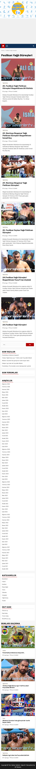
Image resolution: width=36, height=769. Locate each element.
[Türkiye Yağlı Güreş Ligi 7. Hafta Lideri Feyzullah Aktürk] (18, 670)
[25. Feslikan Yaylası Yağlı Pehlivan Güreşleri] (18, 214)
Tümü (3, 590)
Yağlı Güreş (5, 83)
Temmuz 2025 (6, 419)
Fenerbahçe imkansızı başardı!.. (10, 355)
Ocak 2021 (5, 566)
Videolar (4, 592)
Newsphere (29, 765)
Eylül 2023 (5, 479)
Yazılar (4, 600)
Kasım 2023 (5, 473)
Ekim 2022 (5, 509)
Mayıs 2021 (5, 555)
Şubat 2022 (5, 531)
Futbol (4, 581)
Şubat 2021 (5, 563)
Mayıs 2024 (5, 457)
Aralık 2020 (5, 569)
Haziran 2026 (5, 389)
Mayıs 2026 (5, 392)
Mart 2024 (5, 463)
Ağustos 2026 (6, 384)
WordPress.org (6, 618)
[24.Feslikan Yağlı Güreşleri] (18, 308)
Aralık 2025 (5, 406)
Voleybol (4, 595)
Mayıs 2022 (5, 522)
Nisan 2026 (5, 395)
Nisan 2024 (5, 460)
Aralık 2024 (5, 438)
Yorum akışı (5, 616)
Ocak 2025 (5, 435)
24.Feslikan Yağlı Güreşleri (15, 325)
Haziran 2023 (5, 487)
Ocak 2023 (5, 501)
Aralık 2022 (5, 503)
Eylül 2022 (5, 512)
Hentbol (4, 584)
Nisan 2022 (5, 525)
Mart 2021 (5, 561)
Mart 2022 (5, 528)
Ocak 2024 (5, 468)
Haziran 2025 (5, 422)
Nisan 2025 (5, 427)
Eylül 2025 (5, 414)
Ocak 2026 (5, 403)
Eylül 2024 (5, 446)
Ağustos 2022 (6, 514)
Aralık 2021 (5, 536)
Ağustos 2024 (6, 449)
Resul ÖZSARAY (13, 91)
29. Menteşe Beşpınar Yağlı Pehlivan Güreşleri (15, 184)
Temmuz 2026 (6, 386)
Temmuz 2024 (6, 452)
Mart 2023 (5, 495)
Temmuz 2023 (6, 484)
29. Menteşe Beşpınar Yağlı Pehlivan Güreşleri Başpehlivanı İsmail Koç (17, 135)
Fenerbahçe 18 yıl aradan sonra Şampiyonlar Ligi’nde (16, 366)
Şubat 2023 (5, 498)
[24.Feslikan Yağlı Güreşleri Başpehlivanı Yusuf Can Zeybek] (18, 261)
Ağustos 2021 (6, 547)
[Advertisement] (18, 31)
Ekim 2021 (5, 542)
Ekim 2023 (5, 476)
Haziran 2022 (5, 520)
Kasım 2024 (5, 441)
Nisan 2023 (5, 493)
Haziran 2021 (5, 552)
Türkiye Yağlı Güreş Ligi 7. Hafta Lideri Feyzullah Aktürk (17, 358)
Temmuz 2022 (6, 517)
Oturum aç (5, 610)
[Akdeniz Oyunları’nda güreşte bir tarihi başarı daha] (18, 705)
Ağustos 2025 (6, 416)
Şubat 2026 (5, 400)
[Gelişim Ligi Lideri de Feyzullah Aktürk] (18, 740)
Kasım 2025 (5, 408)
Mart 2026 (5, 397)
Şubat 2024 (5, 465)
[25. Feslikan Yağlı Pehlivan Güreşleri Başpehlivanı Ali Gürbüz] (18, 69)
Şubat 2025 (5, 433)
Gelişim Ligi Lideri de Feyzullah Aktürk (12, 363)
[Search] (33, 46)
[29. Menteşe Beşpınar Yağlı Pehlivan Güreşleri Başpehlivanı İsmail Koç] (18, 117)
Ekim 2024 (5, 444)
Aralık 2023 (5, 471)
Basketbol (5, 579)
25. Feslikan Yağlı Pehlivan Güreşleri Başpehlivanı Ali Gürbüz (18, 87)
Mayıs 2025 (5, 425)
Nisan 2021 (5, 558)
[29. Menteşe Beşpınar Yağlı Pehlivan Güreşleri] (18, 166)
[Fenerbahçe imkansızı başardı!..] (18, 637)
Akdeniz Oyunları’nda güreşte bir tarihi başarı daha (15, 360)
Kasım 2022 (5, 506)
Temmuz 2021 (6, 550)
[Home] (3, 46)
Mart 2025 (5, 430)
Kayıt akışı (5, 613)
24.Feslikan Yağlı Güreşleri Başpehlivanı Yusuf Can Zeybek (17, 278)
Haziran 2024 (5, 454)
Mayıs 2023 (5, 490)
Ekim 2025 (5, 411)
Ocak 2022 (5, 533)
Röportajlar (5, 587)
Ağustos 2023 (6, 482)
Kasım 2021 (5, 539)
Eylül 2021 (5, 544)
